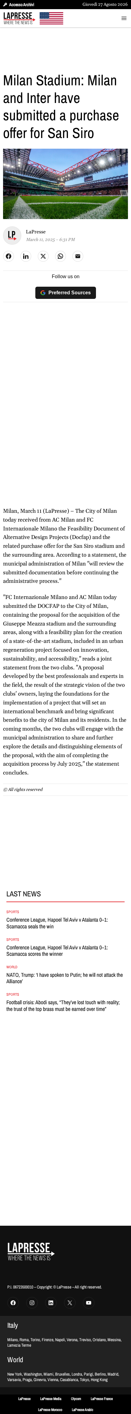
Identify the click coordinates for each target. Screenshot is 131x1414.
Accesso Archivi (21, 4)
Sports (12, 911)
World (11, 967)
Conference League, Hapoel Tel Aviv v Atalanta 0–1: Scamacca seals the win (57, 923)
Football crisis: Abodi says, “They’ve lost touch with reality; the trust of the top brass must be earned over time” (63, 1005)
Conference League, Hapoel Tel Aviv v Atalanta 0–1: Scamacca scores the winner (57, 950)
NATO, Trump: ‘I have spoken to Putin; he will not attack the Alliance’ (64, 978)
